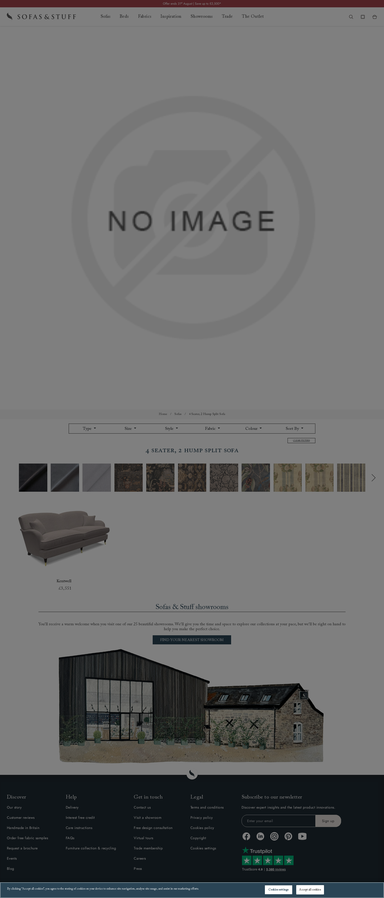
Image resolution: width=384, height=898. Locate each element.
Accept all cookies (310, 889)
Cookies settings (278, 889)
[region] (192, 890)
